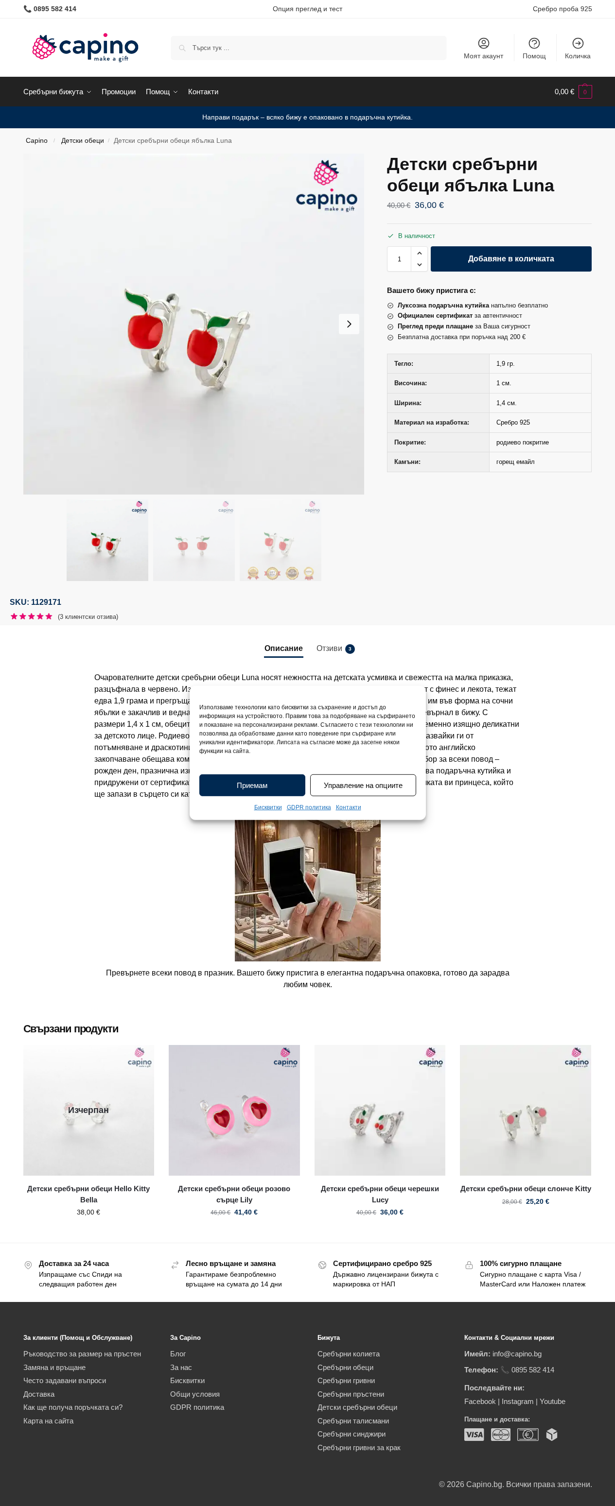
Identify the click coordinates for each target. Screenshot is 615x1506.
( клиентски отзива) (88, 617)
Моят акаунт (483, 56)
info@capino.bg (517, 1354)
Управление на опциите (363, 785)
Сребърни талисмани (353, 1421)
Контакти (348, 807)
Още (88, 1233)
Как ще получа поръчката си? (73, 1407)
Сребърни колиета (348, 1354)
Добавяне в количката (511, 259)
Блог (178, 1354)
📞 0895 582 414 (527, 1370)
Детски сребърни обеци (357, 1407)
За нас (181, 1367)
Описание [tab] (283, 648)
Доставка (38, 1394)
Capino (37, 140)
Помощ (534, 56)
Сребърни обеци (345, 1367)
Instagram (518, 1401)
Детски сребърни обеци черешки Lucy (380, 1194)
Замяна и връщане (54, 1367)
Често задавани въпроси (64, 1380)
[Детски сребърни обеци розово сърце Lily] (234, 1110)
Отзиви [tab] (333, 648)
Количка (578, 56)
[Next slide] (349, 324)
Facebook (480, 1401)
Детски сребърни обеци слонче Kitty (525, 1188)
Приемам (252, 785)
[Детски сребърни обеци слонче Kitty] (525, 1110)
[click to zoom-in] (194, 324)
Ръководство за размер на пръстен (82, 1354)
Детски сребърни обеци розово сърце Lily (234, 1194)
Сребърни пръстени (350, 1394)
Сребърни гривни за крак (359, 1447)
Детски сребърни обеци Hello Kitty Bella (88, 1194)
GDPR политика (309, 807)
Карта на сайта (48, 1421)
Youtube (552, 1401)
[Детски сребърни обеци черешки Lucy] (380, 1110)
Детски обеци (82, 140)
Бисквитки (268, 807)
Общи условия (195, 1394)
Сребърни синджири (351, 1434)
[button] (573, 91)
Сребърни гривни (346, 1380)
